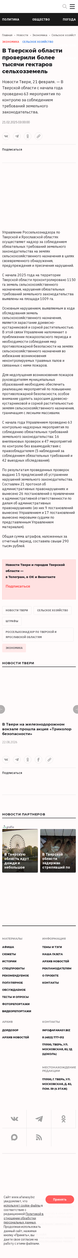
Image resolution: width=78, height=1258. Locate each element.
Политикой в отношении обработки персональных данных (24, 1218)
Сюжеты (9, 954)
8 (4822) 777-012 (53, 1037)
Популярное (12, 982)
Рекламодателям (57, 968)
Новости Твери (17, 610)
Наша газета (52, 954)
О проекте (50, 975)
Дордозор (10, 1030)
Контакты (50, 982)
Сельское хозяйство (37, 41)
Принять (60, 1199)
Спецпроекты (13, 968)
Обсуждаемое (14, 989)
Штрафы (12, 621)
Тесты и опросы (15, 997)
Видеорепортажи (16, 1011)
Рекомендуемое (15, 975)
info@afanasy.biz (56, 1030)
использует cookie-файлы (22, 1205)
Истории (9, 961)
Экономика (14, 648)
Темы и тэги (52, 947)
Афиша (8, 947)
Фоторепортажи (16, 1004)
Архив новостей (55, 961)
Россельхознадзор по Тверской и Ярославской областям (31, 634)
